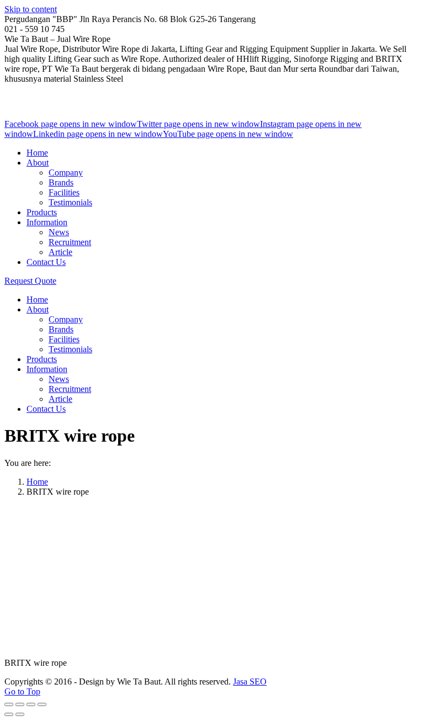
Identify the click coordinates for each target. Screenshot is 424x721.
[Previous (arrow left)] (8, 714)
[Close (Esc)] (8, 704)
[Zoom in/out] (42, 704)
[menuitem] (37, 152)
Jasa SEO (250, 681)
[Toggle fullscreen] (30, 704)
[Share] (19, 704)
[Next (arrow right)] (19, 714)
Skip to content (30, 9)
